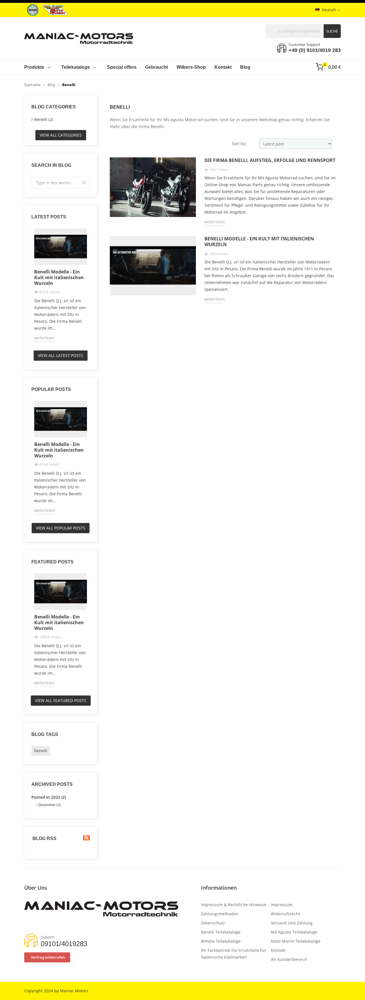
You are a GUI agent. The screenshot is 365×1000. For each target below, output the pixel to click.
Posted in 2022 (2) (48, 797)
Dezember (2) (49, 804)
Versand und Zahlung (292, 923)
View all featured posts (60, 700)
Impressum (282, 904)
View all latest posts (60, 355)
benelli (40, 750)
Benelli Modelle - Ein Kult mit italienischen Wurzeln (59, 277)
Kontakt (278, 950)
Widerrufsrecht (285, 913)
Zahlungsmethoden (219, 913)
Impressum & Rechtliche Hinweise (233, 904)
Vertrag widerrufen (48, 957)
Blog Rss (43, 838)
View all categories (61, 135)
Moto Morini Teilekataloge (296, 941)
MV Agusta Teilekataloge (294, 932)
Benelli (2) (43, 119)
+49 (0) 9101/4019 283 (315, 50)
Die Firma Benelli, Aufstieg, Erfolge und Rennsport (269, 160)
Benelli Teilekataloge (220, 932)
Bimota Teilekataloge (221, 941)
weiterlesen (44, 337)
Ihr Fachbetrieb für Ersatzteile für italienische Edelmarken (233, 954)
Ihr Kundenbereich (289, 959)
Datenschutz (213, 923)
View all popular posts (60, 528)
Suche (332, 31)
